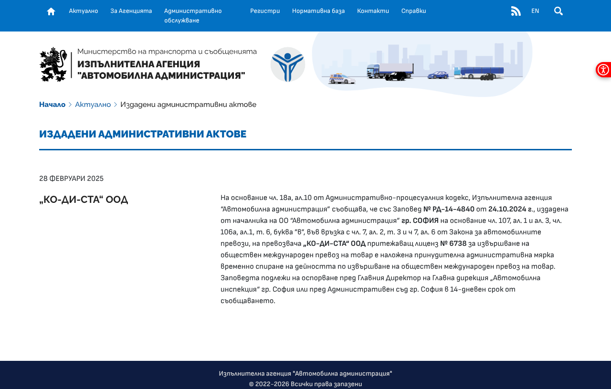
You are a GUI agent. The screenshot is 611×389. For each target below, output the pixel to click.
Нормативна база (318, 11)
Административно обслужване (192, 16)
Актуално (83, 11)
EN (535, 11)
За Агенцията (131, 11)
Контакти (373, 11)
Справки (413, 11)
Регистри (265, 11)
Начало (52, 104)
